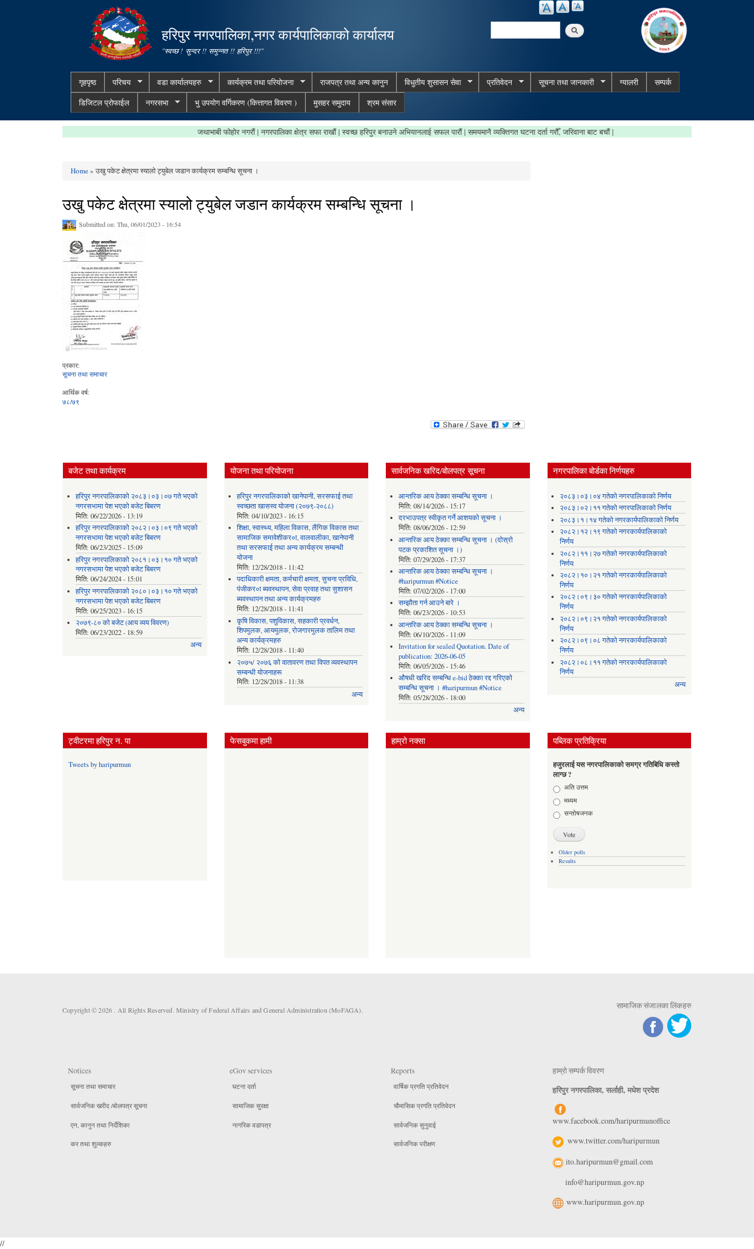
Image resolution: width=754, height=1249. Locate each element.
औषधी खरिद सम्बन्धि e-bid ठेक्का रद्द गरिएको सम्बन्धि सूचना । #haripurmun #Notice (455, 682)
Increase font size (546, 7)
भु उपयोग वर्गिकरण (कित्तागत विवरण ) (246, 102)
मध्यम (570, 800)
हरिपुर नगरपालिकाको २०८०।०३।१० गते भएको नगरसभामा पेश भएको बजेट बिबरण (137, 596)
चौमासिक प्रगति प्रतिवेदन (424, 1105)
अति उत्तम (576, 786)
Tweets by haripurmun (99, 764)
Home (79, 171)
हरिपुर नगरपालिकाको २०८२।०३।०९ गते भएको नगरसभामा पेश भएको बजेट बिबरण (137, 532)
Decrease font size (577, 6)
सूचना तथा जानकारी (562, 82)
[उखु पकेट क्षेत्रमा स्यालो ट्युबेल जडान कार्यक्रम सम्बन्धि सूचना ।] (105, 295)
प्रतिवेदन (495, 82)
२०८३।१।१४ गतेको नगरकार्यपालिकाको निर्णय (619, 520)
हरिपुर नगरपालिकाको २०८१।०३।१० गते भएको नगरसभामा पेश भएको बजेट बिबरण (137, 564)
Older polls (572, 852)
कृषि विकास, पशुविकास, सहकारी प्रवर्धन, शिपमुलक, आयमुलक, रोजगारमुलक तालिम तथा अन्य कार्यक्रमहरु (296, 630)
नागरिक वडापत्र (251, 1124)
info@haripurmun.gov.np (604, 1182)
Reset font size (563, 6)
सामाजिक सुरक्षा (250, 1105)
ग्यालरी (629, 82)
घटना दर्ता (244, 1086)
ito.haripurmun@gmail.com (609, 1161)
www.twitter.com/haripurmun (613, 1140)
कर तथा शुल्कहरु (91, 1143)
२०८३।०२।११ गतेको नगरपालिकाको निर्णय (615, 507)
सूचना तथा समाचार (84, 373)
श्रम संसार (381, 102)
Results (567, 861)
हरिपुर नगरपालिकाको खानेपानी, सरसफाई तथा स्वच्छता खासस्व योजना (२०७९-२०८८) (295, 501)
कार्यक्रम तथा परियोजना (256, 82)
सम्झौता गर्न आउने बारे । (429, 602)
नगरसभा (152, 102)
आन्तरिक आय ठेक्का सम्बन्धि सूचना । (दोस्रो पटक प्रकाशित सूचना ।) (456, 544)
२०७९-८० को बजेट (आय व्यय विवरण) (122, 622)
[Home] (122, 31)
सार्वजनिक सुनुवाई (415, 1124)
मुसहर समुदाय (332, 102)
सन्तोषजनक (578, 812)
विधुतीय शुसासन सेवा (428, 82)
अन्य (195, 644)
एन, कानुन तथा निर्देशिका (100, 1124)
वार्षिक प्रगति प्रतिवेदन (421, 1086)
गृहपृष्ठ (87, 82)
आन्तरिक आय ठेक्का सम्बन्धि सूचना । (446, 496)
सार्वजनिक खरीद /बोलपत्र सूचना (109, 1105)
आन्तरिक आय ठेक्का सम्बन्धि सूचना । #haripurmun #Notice (446, 576)
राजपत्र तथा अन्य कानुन (354, 82)
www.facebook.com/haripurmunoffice (611, 1120)
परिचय (117, 82)
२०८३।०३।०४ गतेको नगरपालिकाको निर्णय (615, 496)
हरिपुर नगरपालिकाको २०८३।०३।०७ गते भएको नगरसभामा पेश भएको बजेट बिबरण (137, 501)
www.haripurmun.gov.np (605, 1202)
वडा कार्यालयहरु (175, 82)
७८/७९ (70, 401)
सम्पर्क (663, 82)
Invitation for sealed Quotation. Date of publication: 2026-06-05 (454, 651)
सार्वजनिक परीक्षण (414, 1143)
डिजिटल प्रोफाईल (104, 102)
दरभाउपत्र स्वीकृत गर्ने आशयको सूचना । (450, 517)
